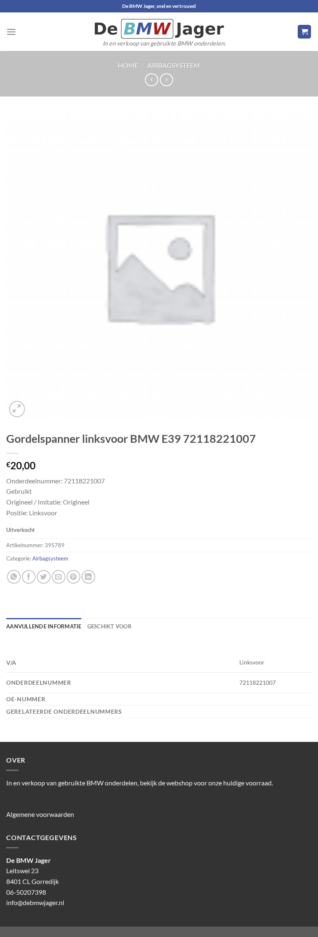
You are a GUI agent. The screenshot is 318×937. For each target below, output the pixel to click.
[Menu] (11, 32)
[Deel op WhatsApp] (14, 577)
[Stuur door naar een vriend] (58, 577)
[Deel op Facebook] (29, 577)
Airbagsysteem (173, 65)
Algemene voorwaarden (40, 814)
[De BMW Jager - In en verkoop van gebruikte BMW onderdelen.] (159, 29)
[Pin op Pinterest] (73, 577)
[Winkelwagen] (304, 32)
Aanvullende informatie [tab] (44, 626)
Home (128, 65)
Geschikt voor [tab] (109, 626)
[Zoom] (17, 409)
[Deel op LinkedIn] (88, 577)
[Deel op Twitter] (44, 577)
